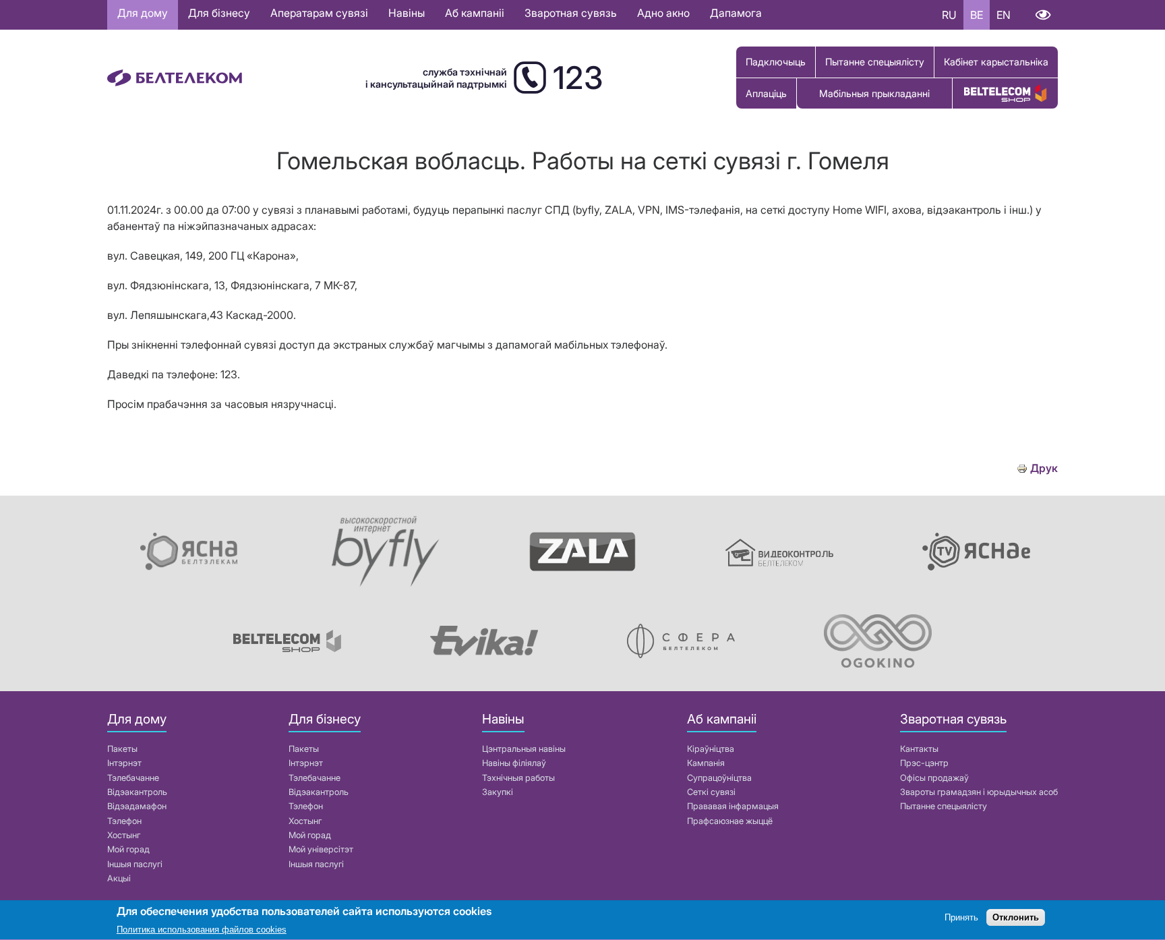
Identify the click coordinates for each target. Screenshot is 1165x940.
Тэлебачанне (133, 778)
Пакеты (122, 749)
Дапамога (736, 13)
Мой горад (128, 849)
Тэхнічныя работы (518, 778)
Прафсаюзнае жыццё (730, 821)
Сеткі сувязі (711, 792)
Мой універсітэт (321, 849)
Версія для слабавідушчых (1042, 15)
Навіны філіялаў (514, 763)
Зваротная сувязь (571, 13)
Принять (961, 918)
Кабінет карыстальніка (996, 61)
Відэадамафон (137, 806)
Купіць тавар (1005, 93)
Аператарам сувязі (319, 13)
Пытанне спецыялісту (874, 61)
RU (949, 15)
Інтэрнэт (124, 763)
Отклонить (1015, 918)
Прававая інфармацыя (733, 806)
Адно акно (663, 13)
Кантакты (919, 749)
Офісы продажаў (934, 778)
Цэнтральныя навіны (524, 749)
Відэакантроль (137, 792)
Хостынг (123, 835)
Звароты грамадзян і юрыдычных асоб (979, 792)
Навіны (406, 13)
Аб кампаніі (474, 13)
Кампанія (706, 763)
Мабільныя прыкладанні (874, 93)
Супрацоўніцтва (719, 778)
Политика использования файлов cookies (202, 929)
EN (1003, 15)
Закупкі (497, 792)
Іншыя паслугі (134, 864)
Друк (1044, 468)
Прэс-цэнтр (924, 763)
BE (976, 15)
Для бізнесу (219, 13)
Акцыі (119, 878)
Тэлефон (124, 821)
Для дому (142, 13)
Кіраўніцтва (710, 749)
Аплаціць (766, 93)
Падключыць (776, 61)
